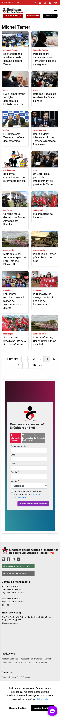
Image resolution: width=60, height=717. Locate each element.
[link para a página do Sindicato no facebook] (35, 3)
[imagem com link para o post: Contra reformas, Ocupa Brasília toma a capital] (44, 323)
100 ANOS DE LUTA (11, 2)
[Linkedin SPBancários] (14, 559)
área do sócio (33, 16)
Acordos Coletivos (10, 659)
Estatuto (18, 663)
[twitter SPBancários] (4, 559)
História (28, 663)
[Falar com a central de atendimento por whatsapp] (8, 605)
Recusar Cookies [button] (17, 708)
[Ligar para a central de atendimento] (3, 605)
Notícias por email (16, 573)
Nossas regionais (10, 623)
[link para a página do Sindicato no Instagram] (45, 3)
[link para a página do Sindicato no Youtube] (55, 3)
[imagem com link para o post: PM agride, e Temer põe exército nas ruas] (44, 239)
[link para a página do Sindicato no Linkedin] (50, 3)
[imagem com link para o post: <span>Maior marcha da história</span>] (44, 199)
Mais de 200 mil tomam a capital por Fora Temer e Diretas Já (15, 259)
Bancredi (6, 677)
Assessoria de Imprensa (31, 659)
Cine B (15, 677)
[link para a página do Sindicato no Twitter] (40, 3)
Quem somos (41, 663)
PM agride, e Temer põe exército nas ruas (44, 257)
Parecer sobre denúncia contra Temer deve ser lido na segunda (44, 59)
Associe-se (50, 16)
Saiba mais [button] (42, 699)
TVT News (25, 677)
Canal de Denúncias (13, 16)
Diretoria (49, 659)
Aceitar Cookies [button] (42, 708)
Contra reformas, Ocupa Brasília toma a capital (44, 341)
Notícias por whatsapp (18, 566)
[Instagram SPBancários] (19, 559)
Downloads (7, 663)
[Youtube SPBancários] (24, 559)
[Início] (17, 10)
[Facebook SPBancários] (9, 559)
